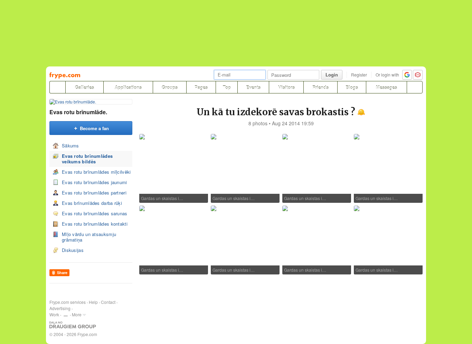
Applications (128, 87)
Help (93, 302)
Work (54, 314)
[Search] (415, 87)
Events (253, 87)
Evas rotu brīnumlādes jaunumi (94, 182)
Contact (108, 302)
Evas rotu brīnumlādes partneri (94, 192)
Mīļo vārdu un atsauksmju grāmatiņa (89, 237)
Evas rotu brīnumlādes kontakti (95, 223)
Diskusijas (73, 250)
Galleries (84, 87)
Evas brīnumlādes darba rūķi (92, 203)
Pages (201, 87)
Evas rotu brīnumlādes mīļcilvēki (96, 172)
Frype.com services (67, 302)
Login (331, 74)
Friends (320, 87)
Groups (170, 87)
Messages (386, 87)
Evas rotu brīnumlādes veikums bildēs (87, 159)
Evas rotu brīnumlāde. (78, 112)
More (77, 314)
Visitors (286, 87)
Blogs (352, 87)
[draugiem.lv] (57, 87)
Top (227, 87)
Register (359, 75)
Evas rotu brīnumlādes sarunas (95, 213)
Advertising (59, 308)
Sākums (70, 145)
